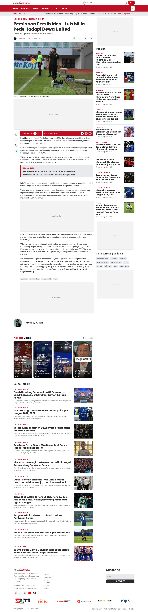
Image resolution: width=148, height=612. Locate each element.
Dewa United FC (46, 279)
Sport (36, 9)
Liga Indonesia (20, 19)
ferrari (115, 266)
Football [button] (47, 577)
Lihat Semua (88, 338)
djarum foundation (116, 262)
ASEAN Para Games (103, 258)
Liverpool (99, 266)
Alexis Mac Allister (102, 262)
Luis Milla (24, 279)
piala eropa (108, 266)
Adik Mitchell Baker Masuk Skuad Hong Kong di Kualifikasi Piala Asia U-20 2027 (41, 14)
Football (25, 9)
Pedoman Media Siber (112, 609)
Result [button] (46, 585)
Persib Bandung (34, 279)
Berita (41, 19)
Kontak (131, 609)
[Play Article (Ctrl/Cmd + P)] (82, 133)
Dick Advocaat (124, 266)
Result (55, 9)
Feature (45, 9)
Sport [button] (46, 580)
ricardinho (114, 258)
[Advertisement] (53, 114)
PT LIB (126, 262)
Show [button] (46, 588)
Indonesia (32, 19)
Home (15, 9)
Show (64, 9)
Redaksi (125, 609)
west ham (123, 258)
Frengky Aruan (21, 38)
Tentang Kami (97, 609)
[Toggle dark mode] (133, 8)
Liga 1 (55, 279)
